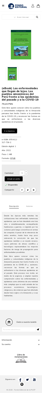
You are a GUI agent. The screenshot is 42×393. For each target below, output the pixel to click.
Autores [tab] (29, 206)
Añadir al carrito (13, 179)
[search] (37, 17)
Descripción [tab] (14, 206)
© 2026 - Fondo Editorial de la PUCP (21, 390)
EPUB (12, 158)
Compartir (22, 190)
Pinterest (34, 190)
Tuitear (28, 190)
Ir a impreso (9, 131)
